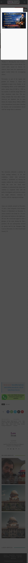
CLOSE (25, 9)
